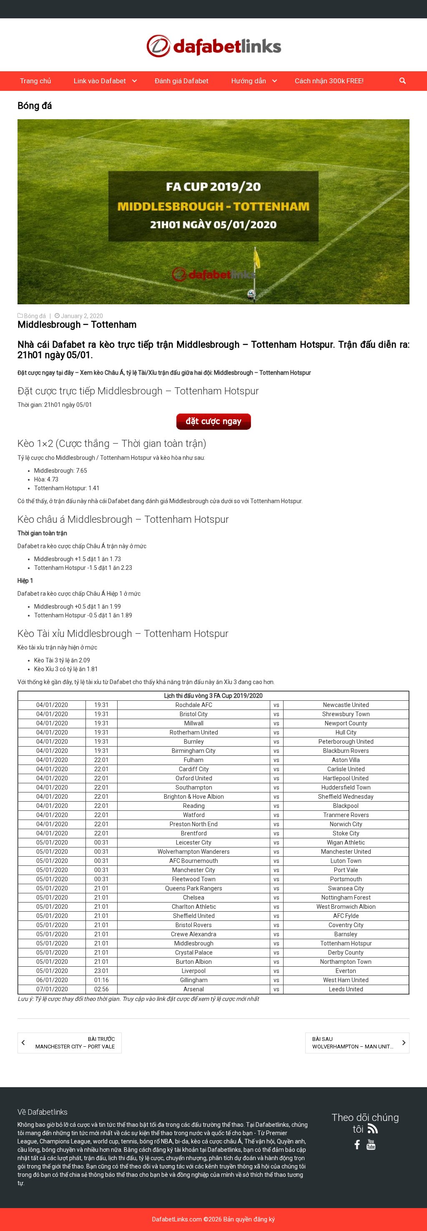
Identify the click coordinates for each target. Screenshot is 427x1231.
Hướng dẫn (248, 81)
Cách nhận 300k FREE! (329, 81)
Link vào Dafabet (100, 81)
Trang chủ (35, 81)
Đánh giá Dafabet (181, 81)
